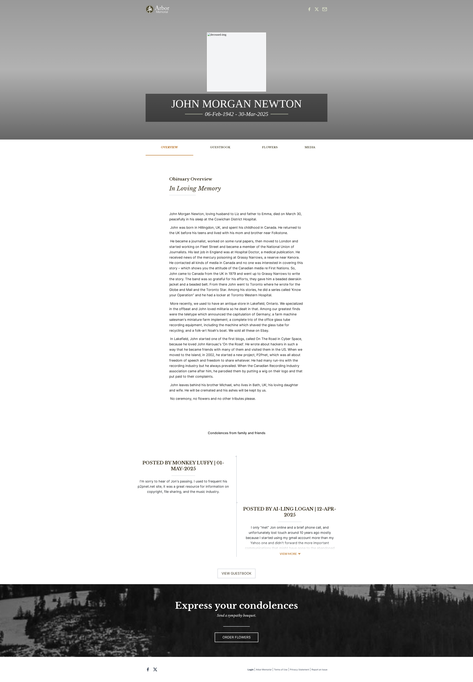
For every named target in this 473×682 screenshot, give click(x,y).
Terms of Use (280, 669)
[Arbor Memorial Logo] (157, 9)
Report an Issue (319, 669)
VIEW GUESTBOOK (236, 573)
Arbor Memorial (264, 669)
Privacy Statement (299, 669)
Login (250, 669)
